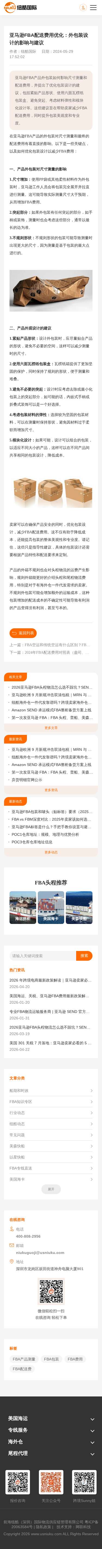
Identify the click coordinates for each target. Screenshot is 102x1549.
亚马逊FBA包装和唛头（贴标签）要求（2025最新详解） (53, 812)
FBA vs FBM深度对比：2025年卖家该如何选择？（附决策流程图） (53, 819)
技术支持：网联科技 (72, 1527)
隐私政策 (43, 1527)
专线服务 (18, 1430)
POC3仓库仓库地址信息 (32, 842)
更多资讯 (51, 790)
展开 (51, 1189)
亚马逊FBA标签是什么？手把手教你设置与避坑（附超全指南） (53, 827)
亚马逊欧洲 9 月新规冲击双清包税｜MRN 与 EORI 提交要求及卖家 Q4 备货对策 (53, 695)
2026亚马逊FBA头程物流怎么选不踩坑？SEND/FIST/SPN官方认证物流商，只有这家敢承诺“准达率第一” (53, 687)
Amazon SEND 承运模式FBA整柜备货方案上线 (51, 710)
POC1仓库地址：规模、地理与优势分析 (45, 834)
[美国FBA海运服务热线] (88, 7)
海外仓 (15, 1441)
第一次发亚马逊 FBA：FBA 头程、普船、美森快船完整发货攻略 (53, 717)
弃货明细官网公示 (27, 780)
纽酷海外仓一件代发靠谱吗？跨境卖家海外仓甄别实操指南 (53, 702)
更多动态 (51, 852)
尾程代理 (18, 1453)
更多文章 (51, 728)
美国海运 (18, 1418)
